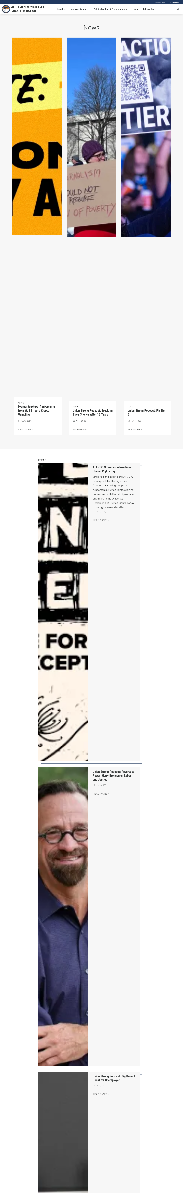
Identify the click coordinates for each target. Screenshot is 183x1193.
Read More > (101, 520)
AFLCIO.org (160, 2)
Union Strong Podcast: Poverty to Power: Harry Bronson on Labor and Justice (113, 775)
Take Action (149, 9)
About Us (61, 9)
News (135, 9)
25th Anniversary (80, 9)
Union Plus (174, 2)
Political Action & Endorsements (110, 9)
